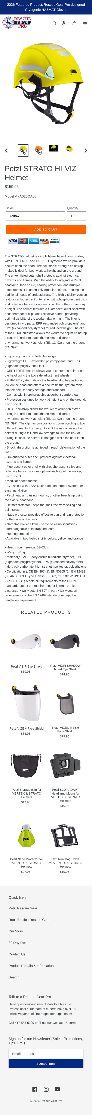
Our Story (16, 931)
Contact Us (17, 954)
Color (9, 208)
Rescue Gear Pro (51, 1100)
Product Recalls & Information (31, 966)
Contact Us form (64, 1022)
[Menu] (85, 23)
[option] (23, 150)
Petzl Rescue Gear (23, 908)
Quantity (72, 208)
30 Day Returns (20, 943)
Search (14, 977)
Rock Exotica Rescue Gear (29, 920)
